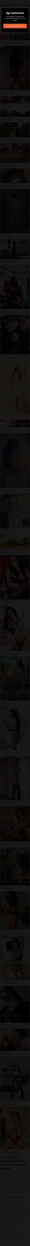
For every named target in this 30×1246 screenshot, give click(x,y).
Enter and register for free (15, 26)
